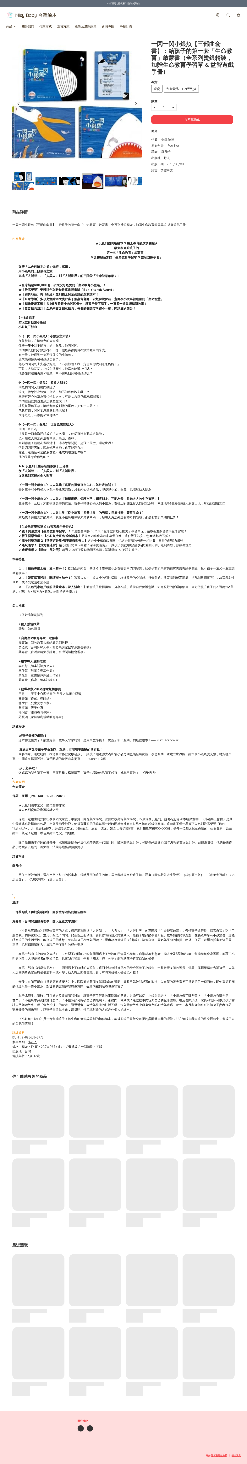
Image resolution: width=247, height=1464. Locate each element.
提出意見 (236, 1455)
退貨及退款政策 (85, 26)
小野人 (32, 1042)
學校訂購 (126, 26)
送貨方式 (63, 26)
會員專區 (108, 26)
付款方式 (45, 26)
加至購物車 (192, 120)
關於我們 (28, 26)
